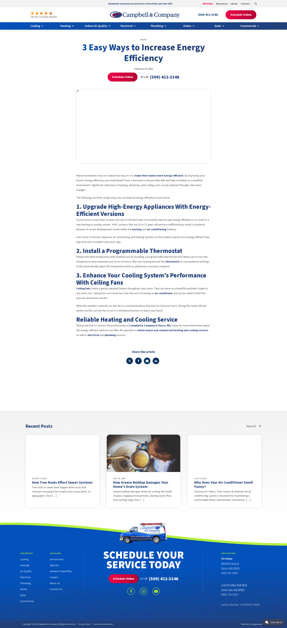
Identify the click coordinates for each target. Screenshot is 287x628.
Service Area (56, 559)
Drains (187, 26)
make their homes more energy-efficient (159, 176)
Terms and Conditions (103, 624)
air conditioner (164, 293)
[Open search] (256, 3)
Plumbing (157, 26)
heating (137, 229)
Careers (54, 577)
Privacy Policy (84, 624)
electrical (93, 335)
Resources (222, 3)
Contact (245, 3)
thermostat (172, 262)
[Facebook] (138, 361)
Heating (65, 26)
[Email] (147, 361)
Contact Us (56, 589)
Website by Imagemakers (252, 624)
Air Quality (26, 571)
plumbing (110, 335)
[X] (129, 361)
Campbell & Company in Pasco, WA (150, 325)
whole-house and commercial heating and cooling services (173, 330)
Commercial (248, 26)
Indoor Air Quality (96, 26)
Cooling (35, 26)
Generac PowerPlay (61, 571)
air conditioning (156, 229)
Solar (218, 26)
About (234, 3)
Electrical (126, 26)
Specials (208, 3)
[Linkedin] (156, 361)
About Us (55, 583)
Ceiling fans (83, 288)
